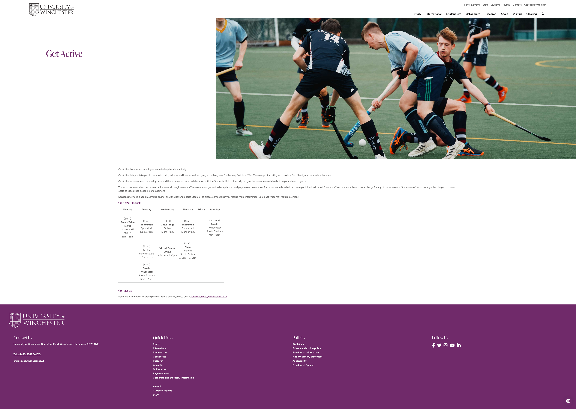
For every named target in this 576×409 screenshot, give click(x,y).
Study (417, 13)
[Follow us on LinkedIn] (459, 345)
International (433, 13)
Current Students (162, 390)
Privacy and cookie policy (306, 348)
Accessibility (299, 360)
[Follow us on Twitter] (440, 345)
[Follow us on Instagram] (446, 345)
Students (495, 4)
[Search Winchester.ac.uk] (543, 14)
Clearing (531, 13)
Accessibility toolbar (535, 4)
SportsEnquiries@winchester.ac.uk (208, 296)
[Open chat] (568, 401)
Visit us (517, 13)
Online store (159, 369)
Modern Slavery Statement (307, 356)
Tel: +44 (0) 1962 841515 (27, 354)
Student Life (453, 13)
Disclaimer (298, 344)
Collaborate (473, 13)
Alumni (506, 4)
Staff (485, 4)
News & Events (472, 4)
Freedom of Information (305, 352)
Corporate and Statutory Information (173, 377)
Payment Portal (161, 373)
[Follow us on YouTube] (453, 345)
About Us (158, 365)
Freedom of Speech (303, 365)
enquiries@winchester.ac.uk (29, 360)
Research (490, 13)
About (504, 13)
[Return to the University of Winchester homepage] (288, 320)
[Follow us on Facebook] (434, 345)
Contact (517, 4)
